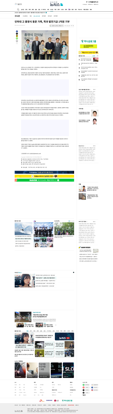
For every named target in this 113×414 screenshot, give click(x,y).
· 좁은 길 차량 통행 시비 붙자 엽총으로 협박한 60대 (88, 258)
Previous (15, 325)
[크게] (73, 26)
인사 (34, 395)
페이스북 (95, 387)
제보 (91, 9)
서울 (31, 16)
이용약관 (53, 405)
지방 (55, 9)
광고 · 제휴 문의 (22, 405)
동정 (42, 395)
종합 (27, 331)
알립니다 (77, 405)
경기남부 (50, 16)
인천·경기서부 (36, 16)
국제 (30, 9)
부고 (38, 395)
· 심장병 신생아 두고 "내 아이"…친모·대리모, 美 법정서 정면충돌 (88, 254)
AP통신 (71, 384)
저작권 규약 (40, 405)
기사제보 (49, 405)
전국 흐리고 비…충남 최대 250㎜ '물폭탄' (49, 345)
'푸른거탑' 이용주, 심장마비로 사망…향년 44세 (45, 275)
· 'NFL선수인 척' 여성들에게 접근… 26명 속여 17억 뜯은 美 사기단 (88, 256)
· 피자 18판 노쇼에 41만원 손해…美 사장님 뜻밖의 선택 (88, 261)
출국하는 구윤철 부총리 (19, 246)
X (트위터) (87, 390)
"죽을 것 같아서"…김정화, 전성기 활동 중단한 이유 (46, 278)
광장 (73, 9)
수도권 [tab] (93, 55)
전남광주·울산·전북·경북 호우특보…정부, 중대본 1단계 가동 (24, 351)
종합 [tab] (97, 55)
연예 (66, 9)
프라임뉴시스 (90, 4)
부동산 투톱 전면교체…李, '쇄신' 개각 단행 (29, 326)
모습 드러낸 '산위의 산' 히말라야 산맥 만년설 (23, 238)
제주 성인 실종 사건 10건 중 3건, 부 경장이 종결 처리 (24, 355)
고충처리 (44, 405)
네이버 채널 (87, 384)
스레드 (87, 392)
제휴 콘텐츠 (86, 9)
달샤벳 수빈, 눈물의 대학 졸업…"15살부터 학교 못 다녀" (46, 280)
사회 (48, 9)
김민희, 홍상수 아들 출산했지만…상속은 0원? (45, 286)
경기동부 (44, 16)
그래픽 (53, 387)
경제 (33, 9)
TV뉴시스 (80, 9)
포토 (76, 9)
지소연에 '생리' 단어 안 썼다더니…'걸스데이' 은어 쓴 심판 (49, 353)
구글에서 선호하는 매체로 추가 (57, 25)
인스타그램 (95, 390)
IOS (70, 395)
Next (55, 325)
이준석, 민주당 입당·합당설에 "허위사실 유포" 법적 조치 (60, 345)
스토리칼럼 (41, 384)
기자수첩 (81, 109)
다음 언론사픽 (96, 384)
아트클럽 (35, 387)
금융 (36, 9)
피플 (80, 184)
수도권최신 (25, 16)
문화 (59, 9)
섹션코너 (35, 392)
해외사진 (59, 384)
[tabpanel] (64, 230)
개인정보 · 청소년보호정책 (61, 405)
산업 (39, 9)
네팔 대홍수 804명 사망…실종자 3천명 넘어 (48, 326)
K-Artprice (85, 4)
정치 (26, 9)
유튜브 (87, 387)
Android (71, 392)
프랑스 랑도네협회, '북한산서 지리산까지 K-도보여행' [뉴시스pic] (63, 237)
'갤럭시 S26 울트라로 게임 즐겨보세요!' (22, 243)
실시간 (22, 9)
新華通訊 (71, 387)
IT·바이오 (43, 9)
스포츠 (62, 9)
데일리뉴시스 (42, 392)
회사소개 (16, 405)
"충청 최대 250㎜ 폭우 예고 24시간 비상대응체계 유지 (40, 316)
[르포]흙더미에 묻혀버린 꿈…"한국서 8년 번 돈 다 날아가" (28, 12)
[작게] (71, 26)
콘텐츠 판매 (34, 405)
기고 (40, 387)
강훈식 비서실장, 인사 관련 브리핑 (21, 241)
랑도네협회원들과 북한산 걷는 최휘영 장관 (23, 236)
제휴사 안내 (28, 405)
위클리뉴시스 (96, 4)
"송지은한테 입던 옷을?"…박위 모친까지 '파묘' (45, 283)
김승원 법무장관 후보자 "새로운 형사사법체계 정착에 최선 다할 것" (44, 336)
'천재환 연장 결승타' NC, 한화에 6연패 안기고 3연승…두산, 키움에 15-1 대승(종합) (60, 353)
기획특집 (41, 389)
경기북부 (56, 16)
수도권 (51, 9)
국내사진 (53, 384)
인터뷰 (35, 389)
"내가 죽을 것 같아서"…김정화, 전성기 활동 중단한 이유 (24, 346)
